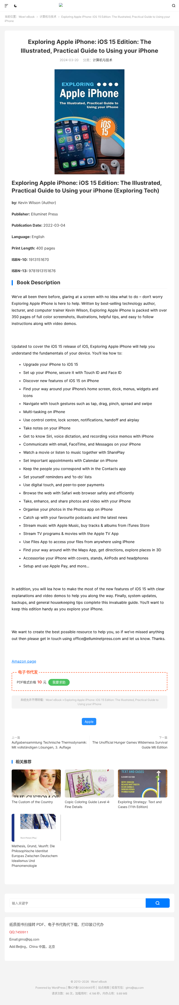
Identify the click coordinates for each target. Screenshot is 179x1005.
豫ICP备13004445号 (81, 987)
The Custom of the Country (32, 802)
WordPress (58, 987)
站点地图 (103, 987)
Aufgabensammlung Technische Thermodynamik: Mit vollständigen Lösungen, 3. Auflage (49, 744)
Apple (89, 722)
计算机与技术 (48, 16)
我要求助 (58, 682)
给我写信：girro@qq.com (128, 987)
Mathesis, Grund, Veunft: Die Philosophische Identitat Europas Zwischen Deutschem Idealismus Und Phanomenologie (35, 856)
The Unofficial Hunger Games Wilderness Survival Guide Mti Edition (129, 744)
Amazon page (24, 661)
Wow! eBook (90, 6)
